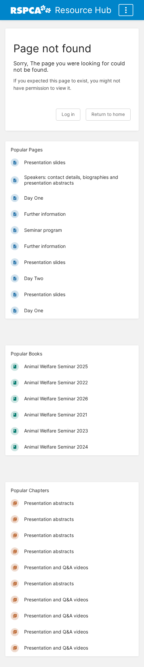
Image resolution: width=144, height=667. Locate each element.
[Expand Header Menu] (126, 10)
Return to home (108, 114)
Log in (68, 114)
